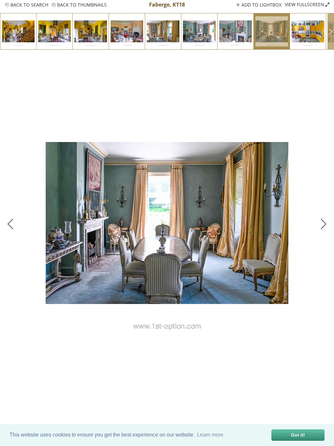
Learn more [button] (210, 435)
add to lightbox (260, 5)
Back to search (28, 5)
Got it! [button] (298, 435)
